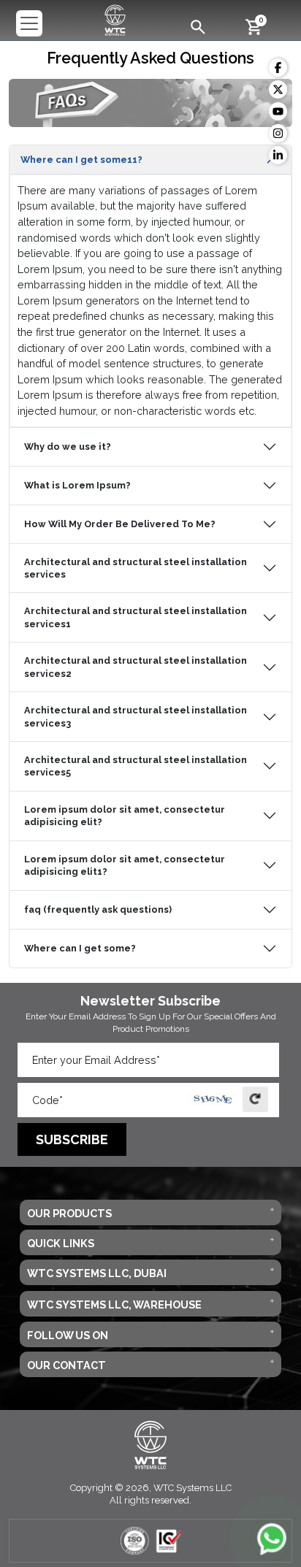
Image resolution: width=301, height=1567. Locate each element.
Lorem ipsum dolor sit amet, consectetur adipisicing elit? (124, 815)
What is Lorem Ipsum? (77, 485)
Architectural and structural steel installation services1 (135, 617)
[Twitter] (278, 89)
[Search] (197, 26)
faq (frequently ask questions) (98, 909)
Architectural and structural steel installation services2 (135, 666)
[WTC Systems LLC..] (115, 19)
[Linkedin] (278, 155)
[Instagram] (278, 133)
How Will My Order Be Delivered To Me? (120, 523)
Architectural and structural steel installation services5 (135, 766)
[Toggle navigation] (29, 23)
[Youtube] (278, 111)
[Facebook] (278, 67)
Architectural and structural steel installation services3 (135, 716)
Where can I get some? (80, 948)
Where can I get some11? (81, 159)
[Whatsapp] (271, 1537)
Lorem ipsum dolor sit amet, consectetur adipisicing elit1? (124, 865)
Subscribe (72, 1139)
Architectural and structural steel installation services (135, 568)
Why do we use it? (67, 446)
